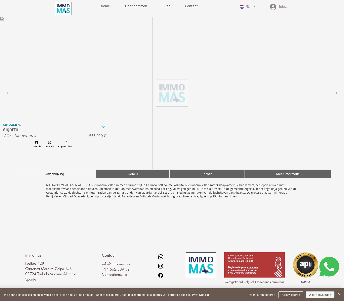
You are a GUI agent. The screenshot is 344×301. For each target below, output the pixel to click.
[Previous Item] (8, 93)
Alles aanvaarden (320, 295)
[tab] (54, 173)
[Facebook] (160, 275)
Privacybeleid (200, 295)
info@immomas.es (116, 263)
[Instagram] (160, 266)
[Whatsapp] (160, 257)
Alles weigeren (291, 295)
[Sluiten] (339, 294)
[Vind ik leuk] (103, 126)
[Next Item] (336, 93)
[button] (166, 6)
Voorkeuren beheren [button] (262, 295)
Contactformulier (114, 274)
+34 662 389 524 (117, 269)
